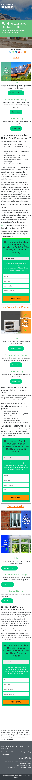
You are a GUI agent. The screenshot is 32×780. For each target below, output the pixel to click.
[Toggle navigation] (29, 4)
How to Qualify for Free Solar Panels (19, 767)
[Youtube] (22, 52)
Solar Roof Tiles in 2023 (23, 765)
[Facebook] (7, 52)
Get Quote (16, 381)
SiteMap (16, 777)
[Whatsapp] (13, 52)
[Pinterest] (19, 52)
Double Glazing (16, 118)
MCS (3, 225)
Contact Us (16, 365)
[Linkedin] (16, 52)
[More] (25, 52)
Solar (16, 82)
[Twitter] (10, 52)
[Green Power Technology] (7, 6)
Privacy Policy (26, 775)
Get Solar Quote (16, 348)
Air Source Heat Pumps (16, 99)
